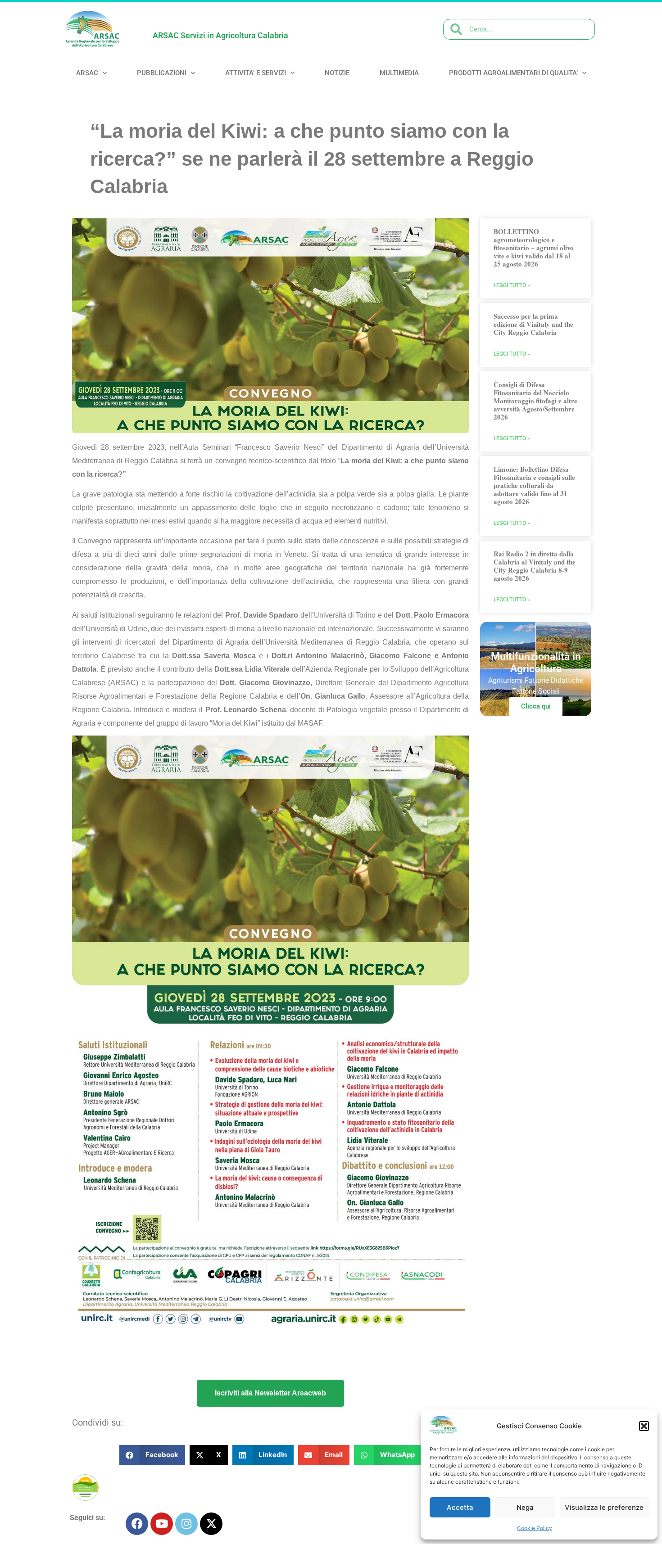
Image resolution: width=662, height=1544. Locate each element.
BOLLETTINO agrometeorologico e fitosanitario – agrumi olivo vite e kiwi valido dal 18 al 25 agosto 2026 (534, 247)
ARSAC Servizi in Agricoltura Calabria (220, 35)
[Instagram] (186, 1523)
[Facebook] (137, 1523)
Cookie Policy (534, 1528)
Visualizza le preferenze (604, 1507)
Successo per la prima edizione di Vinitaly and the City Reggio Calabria (533, 324)
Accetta (460, 1507)
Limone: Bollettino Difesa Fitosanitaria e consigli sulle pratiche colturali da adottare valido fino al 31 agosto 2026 (534, 485)
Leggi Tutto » (512, 285)
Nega (525, 1507)
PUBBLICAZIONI (161, 73)
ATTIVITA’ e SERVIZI (255, 73)
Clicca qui (536, 706)
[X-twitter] (211, 1523)
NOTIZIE (337, 73)
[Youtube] (161, 1523)
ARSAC (87, 73)
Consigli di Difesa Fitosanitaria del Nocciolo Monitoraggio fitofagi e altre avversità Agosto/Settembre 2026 (535, 400)
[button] (643, 1426)
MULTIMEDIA (399, 73)
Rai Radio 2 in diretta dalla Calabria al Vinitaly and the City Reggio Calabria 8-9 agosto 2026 (535, 566)
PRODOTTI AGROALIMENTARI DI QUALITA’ (513, 73)
